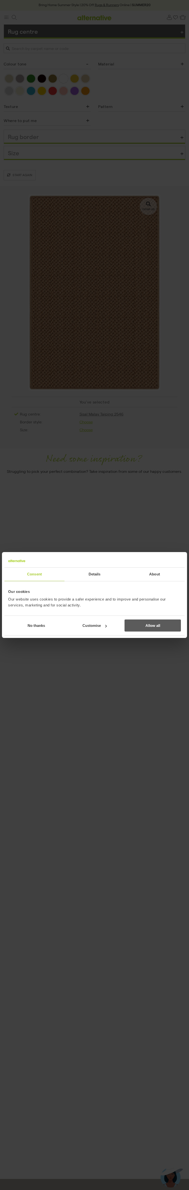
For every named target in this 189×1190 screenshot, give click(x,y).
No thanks (36, 625)
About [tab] (154, 574)
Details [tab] (95, 574)
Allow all (152, 625)
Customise (91, 625)
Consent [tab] (34, 574)
